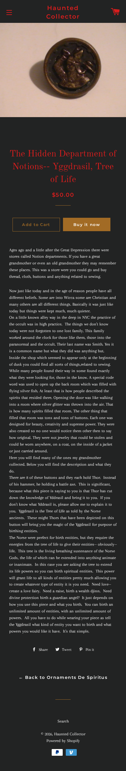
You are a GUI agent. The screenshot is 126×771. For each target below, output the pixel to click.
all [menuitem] (40, 304)
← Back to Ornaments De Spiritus (63, 677)
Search (63, 721)
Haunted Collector (63, 12)
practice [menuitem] (104, 317)
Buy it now (86, 224)
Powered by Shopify (63, 740)
